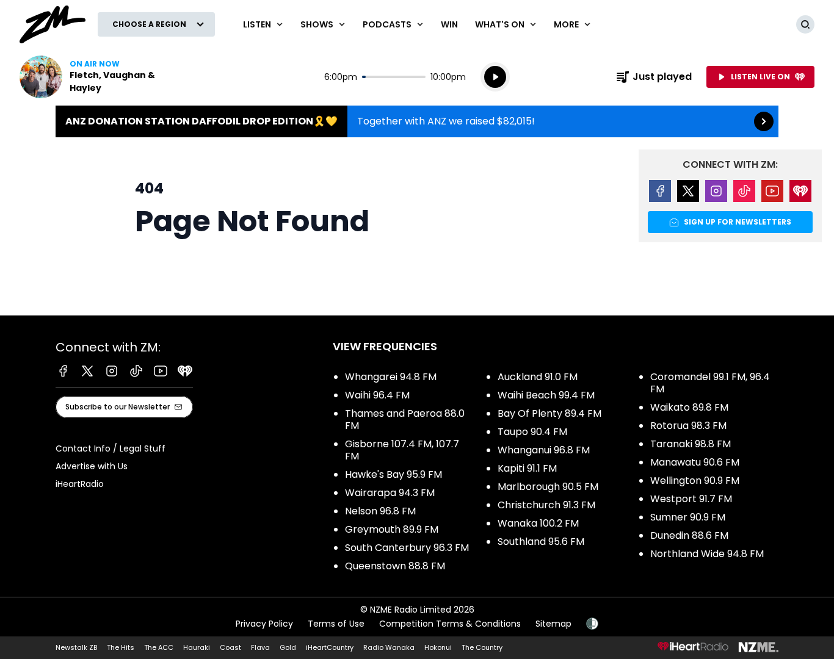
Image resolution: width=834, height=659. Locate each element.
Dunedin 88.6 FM (689, 535)
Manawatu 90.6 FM (694, 462)
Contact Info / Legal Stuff (110, 448)
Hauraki (196, 647)
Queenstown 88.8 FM (395, 566)
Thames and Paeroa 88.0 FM (405, 419)
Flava (260, 647)
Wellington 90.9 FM (694, 481)
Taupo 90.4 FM (532, 432)
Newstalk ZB (76, 647)
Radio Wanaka (389, 647)
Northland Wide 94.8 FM (707, 554)
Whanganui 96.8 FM (544, 450)
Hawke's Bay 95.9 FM (393, 474)
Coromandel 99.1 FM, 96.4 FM (710, 383)
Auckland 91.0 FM (538, 377)
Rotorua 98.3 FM (688, 426)
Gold (288, 647)
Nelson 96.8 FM (380, 511)
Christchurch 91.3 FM (546, 505)
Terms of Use (336, 624)
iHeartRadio (80, 484)
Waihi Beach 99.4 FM (546, 395)
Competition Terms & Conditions (450, 624)
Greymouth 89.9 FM (391, 529)
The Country (482, 647)
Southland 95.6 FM (541, 542)
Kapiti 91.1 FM (527, 468)
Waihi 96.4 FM (377, 395)
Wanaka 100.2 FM (538, 523)
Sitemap (553, 624)
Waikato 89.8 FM (689, 407)
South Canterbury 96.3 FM (407, 548)
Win (449, 24)
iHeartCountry (330, 647)
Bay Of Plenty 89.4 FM (549, 413)
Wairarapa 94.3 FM (390, 493)
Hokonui (438, 647)
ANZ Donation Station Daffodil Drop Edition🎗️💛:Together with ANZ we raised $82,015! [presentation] (417, 121)
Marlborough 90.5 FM (548, 487)
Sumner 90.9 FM (687, 517)
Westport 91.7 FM (691, 499)
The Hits (120, 647)
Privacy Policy (264, 624)
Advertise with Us (92, 466)
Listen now (98, 77)
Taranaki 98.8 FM (690, 444)
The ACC (158, 647)
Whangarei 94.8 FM (391, 377)
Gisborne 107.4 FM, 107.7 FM (402, 450)
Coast (230, 647)
